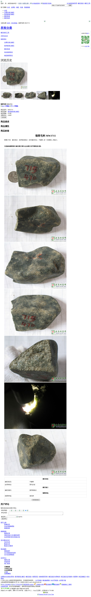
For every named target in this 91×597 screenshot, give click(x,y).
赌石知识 (7, 18)
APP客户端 (62, 580)
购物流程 (7, 528)
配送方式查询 (8, 546)
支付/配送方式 (5, 540)
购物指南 (3, 531)
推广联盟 (7, 563)
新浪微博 (49, 584)
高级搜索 (27, 7)
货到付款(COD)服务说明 (12, 535)
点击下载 (87, 46)
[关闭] (89, 33)
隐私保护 (7, 551)
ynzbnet (31, 584)
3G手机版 (39, 580)
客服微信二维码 (67, 584)
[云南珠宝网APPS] (85, 40)
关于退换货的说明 (10, 552)
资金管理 (7, 561)
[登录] (20, 3)
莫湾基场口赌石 (9, 14)
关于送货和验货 (9, 554)
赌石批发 (81, 3)
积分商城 (14, 23)
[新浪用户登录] (46, 3)
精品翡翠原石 (8, 55)
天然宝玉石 (4, 36)
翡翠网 (75, 576)
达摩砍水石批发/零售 (7, 576)
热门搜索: (4, 7)
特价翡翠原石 (8, 52)
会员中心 (3, 558)
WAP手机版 (54, 580)
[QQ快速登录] (35, 3)
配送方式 (7, 544)
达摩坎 (13, 7)
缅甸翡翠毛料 (43, 576)
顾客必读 (7, 533)
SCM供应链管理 (72, 3)
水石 (8, 7)
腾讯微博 (56, 584)
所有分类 (6, 27)
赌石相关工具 (5, 32)
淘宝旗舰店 (82, 576)
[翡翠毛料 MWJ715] (14, 88)
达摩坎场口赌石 (9, 12)
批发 (21, 7)
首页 (5, 10)
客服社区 (7, 524)
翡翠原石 (3, 39)
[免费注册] (26, 3)
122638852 (7, 573)
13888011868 (40, 584)
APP (88, 33)
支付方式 (7, 542)
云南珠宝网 (4, 586)
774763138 (18, 584)
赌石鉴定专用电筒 (54, 576)
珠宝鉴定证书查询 (66, 576)
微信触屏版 (46, 580)
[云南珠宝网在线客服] (45, 594)
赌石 (17, 7)
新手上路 (3, 522)
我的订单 (7, 559)
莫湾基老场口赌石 (13, 111)
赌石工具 (87, 3)
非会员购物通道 (9, 526)
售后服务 (3, 549)
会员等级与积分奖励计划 (12, 537)
